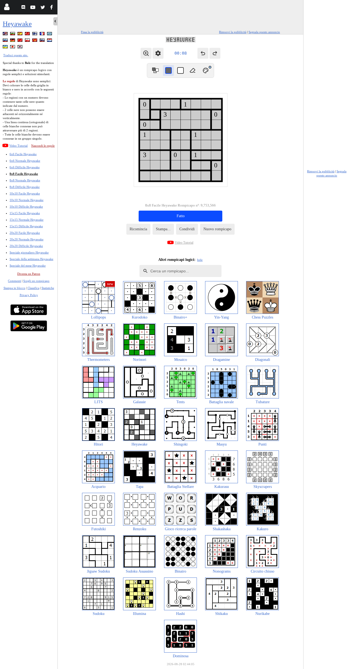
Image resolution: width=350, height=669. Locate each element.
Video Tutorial (18, 145)
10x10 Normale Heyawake (26, 200)
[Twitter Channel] (43, 8)
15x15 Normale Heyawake (26, 219)
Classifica (33, 288)
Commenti (14, 280)
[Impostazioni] (158, 53)
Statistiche (48, 288)
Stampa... (163, 229)
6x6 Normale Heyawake (25, 160)
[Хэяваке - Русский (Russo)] (6, 41)
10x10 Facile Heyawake (25, 193)
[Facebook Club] (52, 8)
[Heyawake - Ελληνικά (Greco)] (50, 34)
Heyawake (17, 23)
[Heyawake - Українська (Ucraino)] (6, 47)
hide (200, 259)
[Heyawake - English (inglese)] (6, 34)
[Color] (205, 70)
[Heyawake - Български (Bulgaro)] (13, 34)
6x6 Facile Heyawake (23, 154)
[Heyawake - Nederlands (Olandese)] (50, 41)
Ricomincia (138, 229)
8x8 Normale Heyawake (25, 180)
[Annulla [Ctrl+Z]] (202, 53)
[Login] (6, 8)
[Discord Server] (24, 8)
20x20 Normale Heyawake (26, 239)
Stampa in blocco (14, 288)
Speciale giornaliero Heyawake (29, 252)
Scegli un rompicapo (36, 280)
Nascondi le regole (43, 145)
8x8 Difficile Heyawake (25, 186)
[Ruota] (155, 70)
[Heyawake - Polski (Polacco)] (28, 41)
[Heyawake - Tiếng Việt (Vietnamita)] (35, 41)
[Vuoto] (192, 70)
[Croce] (180, 70)
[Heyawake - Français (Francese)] (43, 34)
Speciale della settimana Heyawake (31, 259)
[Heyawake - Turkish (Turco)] (28, 34)
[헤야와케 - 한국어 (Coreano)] (21, 47)
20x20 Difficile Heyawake (26, 245)
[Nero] (168, 70)
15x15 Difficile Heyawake (26, 226)
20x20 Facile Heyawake (25, 232)
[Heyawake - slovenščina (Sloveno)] (43, 41)
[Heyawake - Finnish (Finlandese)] (35, 34)
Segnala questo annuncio (264, 32)
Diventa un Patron (28, 273)
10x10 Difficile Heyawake (26, 206)
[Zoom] (146, 53)
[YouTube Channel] (33, 8)
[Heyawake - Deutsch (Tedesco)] (13, 41)
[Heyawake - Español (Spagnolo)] (21, 34)
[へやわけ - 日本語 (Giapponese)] (13, 47)
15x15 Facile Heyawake (25, 213)
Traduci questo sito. (15, 55)
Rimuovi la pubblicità (232, 32)
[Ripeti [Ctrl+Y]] (214, 53)
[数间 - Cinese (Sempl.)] (21, 41)
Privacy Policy (29, 295)
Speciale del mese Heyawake (28, 265)
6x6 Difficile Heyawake (25, 167)
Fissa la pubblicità (92, 32)
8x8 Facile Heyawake (24, 173)
